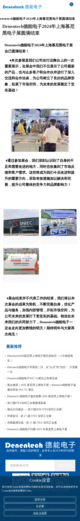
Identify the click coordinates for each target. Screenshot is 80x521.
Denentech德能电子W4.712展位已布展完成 (32, 378)
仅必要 (40, 506)
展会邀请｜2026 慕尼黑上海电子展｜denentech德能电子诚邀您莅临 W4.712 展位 (41, 387)
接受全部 (40, 499)
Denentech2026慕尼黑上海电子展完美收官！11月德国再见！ (40, 358)
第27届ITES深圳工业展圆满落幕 (26, 402)
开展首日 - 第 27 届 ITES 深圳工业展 (29, 416)
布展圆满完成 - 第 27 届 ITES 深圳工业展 (32, 422)
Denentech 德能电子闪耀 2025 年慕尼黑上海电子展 (37, 429)
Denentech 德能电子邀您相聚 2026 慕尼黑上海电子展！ (40, 396)
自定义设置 (40, 513)
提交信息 (64, 465)
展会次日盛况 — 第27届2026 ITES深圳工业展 (34, 409)
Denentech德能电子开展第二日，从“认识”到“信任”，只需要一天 (42, 369)
